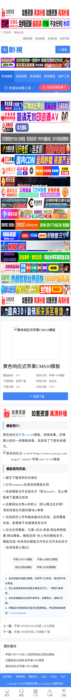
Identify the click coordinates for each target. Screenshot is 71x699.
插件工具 (63, 76)
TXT (63, 676)
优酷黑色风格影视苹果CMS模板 (24, 660)
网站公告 (18, 32)
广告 (35, 695)
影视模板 (7, 76)
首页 (7, 695)
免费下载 (38, 396)
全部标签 (52, 38)
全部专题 (64, 38)
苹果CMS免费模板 (46, 567)
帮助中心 (33, 676)
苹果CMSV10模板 (22, 559)
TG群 (49, 695)
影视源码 (35, 76)
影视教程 (49, 76)
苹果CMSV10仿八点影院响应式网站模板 (29, 654)
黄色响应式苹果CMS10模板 (22, 666)
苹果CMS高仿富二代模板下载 (32, 631)
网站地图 (40, 38)
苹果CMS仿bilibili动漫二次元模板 (34, 626)
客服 (21, 695)
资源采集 (21, 76)
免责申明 (20, 676)
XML (44, 676)
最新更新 (28, 38)
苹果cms (25, 434)
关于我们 (7, 676)
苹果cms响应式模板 (47, 559)
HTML (53, 676)
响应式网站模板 (23, 567)
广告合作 (6, 32)
